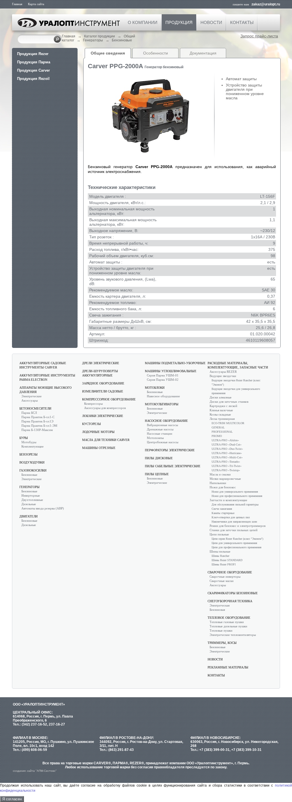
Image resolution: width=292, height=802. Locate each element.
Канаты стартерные (223, 513)
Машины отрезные (98, 448)
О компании (142, 22)
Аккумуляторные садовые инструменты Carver (42, 365)
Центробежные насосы (162, 442)
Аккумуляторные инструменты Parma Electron (47, 377)
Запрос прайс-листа (259, 36)
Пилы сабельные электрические (172, 466)
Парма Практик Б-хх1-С (37, 417)
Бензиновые (122, 40)
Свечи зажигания (222, 508)
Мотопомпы (155, 438)
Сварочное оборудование (230, 572)
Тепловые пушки (221, 630)
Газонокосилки (32, 470)
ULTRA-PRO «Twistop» (226, 470)
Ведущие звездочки (223, 376)
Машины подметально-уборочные (175, 363)
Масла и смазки (220, 474)
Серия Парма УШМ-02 (163, 379)
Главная (17, 4)
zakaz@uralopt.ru (266, 4)
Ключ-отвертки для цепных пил (231, 517)
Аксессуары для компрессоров (105, 408)
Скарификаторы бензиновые (233, 593)
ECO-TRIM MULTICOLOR (228, 423)
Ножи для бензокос (223, 487)
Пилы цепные (157, 474)
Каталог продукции (99, 36)
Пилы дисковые (159, 458)
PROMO (217, 436)
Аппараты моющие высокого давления (45, 390)
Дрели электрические (100, 363)
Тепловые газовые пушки (227, 622)
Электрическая (220, 605)
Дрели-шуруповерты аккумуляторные (100, 373)
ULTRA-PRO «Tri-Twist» (227, 466)
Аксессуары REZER (223, 371)
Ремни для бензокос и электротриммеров (237, 525)
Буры (23, 438)
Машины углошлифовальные (170, 371)
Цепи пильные (219, 534)
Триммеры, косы (222, 642)
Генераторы (93, 40)
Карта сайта (36, 4)
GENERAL (218, 427)
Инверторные (30, 495)
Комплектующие (32, 446)
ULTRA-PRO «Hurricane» (227, 453)
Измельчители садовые (102, 391)
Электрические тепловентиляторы (233, 634)
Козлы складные (220, 414)
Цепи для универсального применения (234, 543)
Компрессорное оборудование (109, 399)
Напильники (218, 483)
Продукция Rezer (32, 54)
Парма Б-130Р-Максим (37, 430)
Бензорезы (28, 454)
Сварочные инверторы (225, 576)
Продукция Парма (33, 62)
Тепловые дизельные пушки (228, 626)
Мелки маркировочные (225, 478)
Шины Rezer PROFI (224, 564)
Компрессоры (93, 403)
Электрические (31, 396)
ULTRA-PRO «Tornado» (226, 461)
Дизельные (28, 504)
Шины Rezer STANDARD (227, 560)
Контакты (242, 22)
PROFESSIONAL (222, 431)
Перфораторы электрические (170, 450)
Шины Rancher (220, 555)
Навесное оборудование (163, 396)
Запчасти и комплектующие (228, 500)
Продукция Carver (33, 70)
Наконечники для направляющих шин (234, 521)
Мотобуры (28, 442)
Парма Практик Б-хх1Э (37, 421)
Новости (211, 22)
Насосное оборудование (166, 420)
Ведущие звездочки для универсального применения (236, 391)
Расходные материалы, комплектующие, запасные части (238, 365)
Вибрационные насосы (162, 425)
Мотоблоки (155, 387)
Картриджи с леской (223, 406)
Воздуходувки (31, 462)
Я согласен (12, 799)
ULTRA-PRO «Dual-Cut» (227, 444)
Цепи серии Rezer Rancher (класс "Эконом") (237, 538)
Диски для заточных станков (229, 401)
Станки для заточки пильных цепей (233, 530)
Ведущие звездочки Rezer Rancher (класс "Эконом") (236, 382)
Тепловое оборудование (229, 617)
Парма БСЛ (29, 412)
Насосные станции (159, 433)
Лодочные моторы (98, 432)
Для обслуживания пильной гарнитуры (235, 504)
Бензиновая (217, 609)
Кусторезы (91, 424)
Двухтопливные (32, 499)
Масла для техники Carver (105, 440)
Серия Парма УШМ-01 (163, 375)
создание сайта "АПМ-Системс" (35, 770)
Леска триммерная (222, 418)
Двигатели (28, 516)
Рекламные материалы (228, 667)
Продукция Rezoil (33, 78)
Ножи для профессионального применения (237, 495)
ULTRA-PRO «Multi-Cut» (227, 457)
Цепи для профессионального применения (236, 547)
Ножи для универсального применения (235, 491)
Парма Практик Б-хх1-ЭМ (39, 425)
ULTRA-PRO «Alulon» (225, 440)
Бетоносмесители (35, 408)
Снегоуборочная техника (230, 601)
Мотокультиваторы (162, 404)
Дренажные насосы (160, 429)
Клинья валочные (221, 410)
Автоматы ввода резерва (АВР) (42, 508)
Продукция (178, 22)
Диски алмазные (221, 397)
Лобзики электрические (102, 416)
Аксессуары (29, 400)
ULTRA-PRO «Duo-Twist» (227, 448)
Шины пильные (220, 551)
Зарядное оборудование (103, 383)
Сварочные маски (222, 581)
